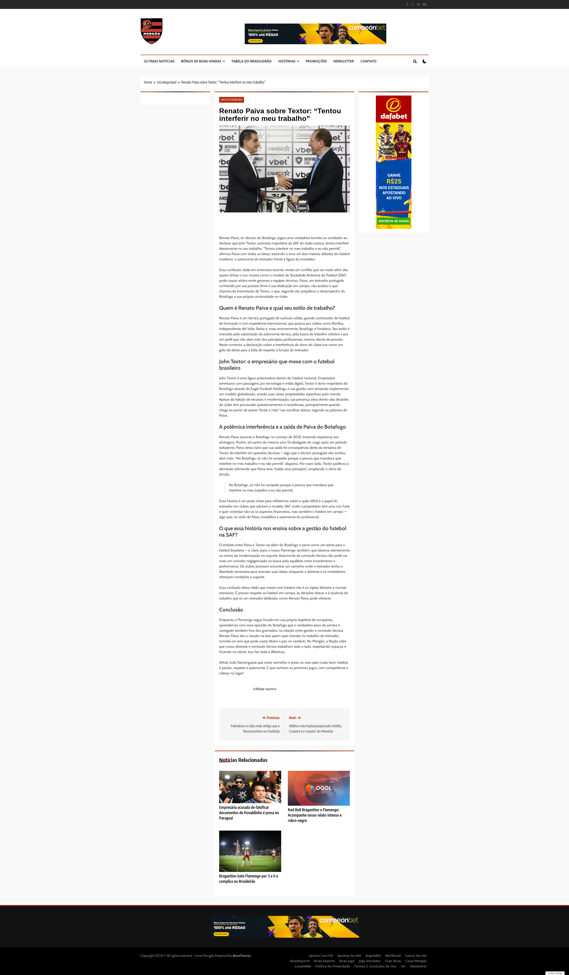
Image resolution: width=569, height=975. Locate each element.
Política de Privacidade (332, 966)
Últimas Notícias (159, 61)
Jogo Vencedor (370, 961)
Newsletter (343, 61)
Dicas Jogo (347, 961)
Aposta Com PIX (321, 955)
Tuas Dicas (393, 961)
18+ (403, 966)
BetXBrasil (393, 955)
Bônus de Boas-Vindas (201, 61)
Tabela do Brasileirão (251, 61)
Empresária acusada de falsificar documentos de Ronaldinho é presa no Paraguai (249, 812)
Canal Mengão (416, 961)
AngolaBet (373, 955)
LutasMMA (303, 966)
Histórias (286, 61)
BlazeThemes (242, 956)
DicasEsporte (300, 961)
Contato (369, 61)
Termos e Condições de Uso (375, 966)
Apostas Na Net (349, 955)
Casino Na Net (416, 955)
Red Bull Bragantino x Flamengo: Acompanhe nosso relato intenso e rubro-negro (315, 815)
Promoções (316, 61)
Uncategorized (231, 100)
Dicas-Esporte (324, 961)
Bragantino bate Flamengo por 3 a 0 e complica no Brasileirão (248, 878)
